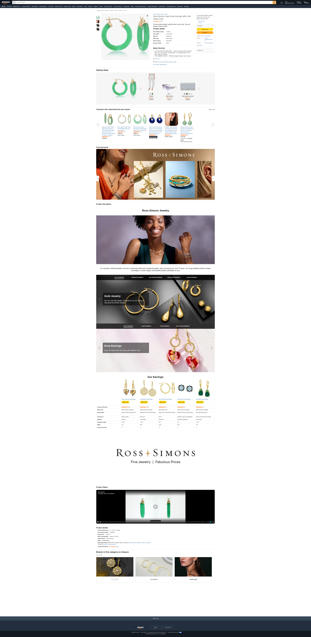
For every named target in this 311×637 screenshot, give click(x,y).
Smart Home (162, 6)
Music (101, 6)
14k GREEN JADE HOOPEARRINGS (106, 493)
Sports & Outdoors (152, 6)
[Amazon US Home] (140, 628)
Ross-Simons (207, 35)
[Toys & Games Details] (122, 6)
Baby (132, 6)
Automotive (127, 6)
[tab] (119, 277)
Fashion (90, 6)
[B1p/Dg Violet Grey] (168, 94)
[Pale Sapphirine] (184, 94)
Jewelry (116, 10)
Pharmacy (179, 6)
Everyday (186, 6)
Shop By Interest (171, 6)
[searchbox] (144, 2)
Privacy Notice (143, 632)
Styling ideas (102, 70)
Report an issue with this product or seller (165, 61)
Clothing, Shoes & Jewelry (102, 10)
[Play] (97, 522)
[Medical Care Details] (20, 6)
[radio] (97, 17)
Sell (85, 6)
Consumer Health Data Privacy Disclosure (157, 632)
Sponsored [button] (98, 554)
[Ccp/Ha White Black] (170, 94)
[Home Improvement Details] (146, 6)
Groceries (50, 6)
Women (111, 10)
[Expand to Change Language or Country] (160, 627)
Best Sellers (35, 6)
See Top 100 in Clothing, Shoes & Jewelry (139, 542)
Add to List (200, 50)
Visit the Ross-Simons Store (160, 14)
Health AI (9, 6)
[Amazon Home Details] (112, 6)
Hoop (125, 10)
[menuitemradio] (210, 522)
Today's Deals (67, 6)
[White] (150, 94)
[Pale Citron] (189, 94)
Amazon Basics (26, 6)
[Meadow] (152, 94)
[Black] (187, 94)
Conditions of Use (135, 632)
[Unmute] (213, 522)
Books (73, 6)
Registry (96, 6)
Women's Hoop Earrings (109, 544)
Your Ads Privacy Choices (173, 632)
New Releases (43, 6)
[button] (3, 6)
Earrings (120, 10)
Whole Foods (58, 6)
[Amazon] (6, 2)
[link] (108, 131)
